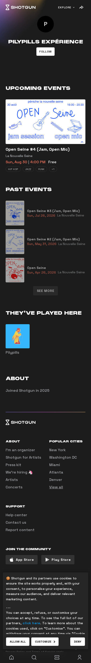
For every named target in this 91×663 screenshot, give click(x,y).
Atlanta (56, 472)
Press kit (13, 464)
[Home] (20, 7)
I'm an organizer (20, 449)
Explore (64, 7)
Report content (20, 529)
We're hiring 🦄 (19, 472)
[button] (45, 51)
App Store (25, 560)
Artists (12, 479)
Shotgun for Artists (23, 457)
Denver (55, 479)
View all (56, 487)
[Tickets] (57, 657)
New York (57, 449)
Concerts (14, 487)
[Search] (34, 657)
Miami (54, 464)
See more (45, 291)
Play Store (61, 560)
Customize (43, 641)
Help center (16, 515)
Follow (45, 51)
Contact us (16, 522)
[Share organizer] (81, 7)
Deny (77, 641)
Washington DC (63, 457)
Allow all (18, 641)
